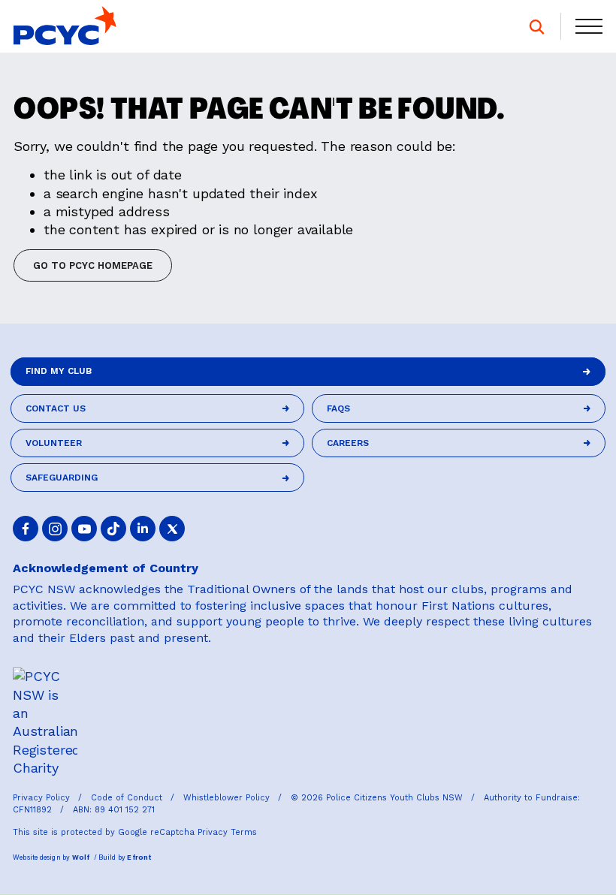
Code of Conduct (128, 798)
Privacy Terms (227, 832)
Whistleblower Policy (228, 798)
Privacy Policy (43, 798)
